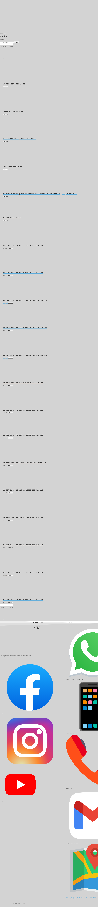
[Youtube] (20, 801)
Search (2, 39)
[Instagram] (30, 767)
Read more (5, 86)
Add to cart (10, 248)
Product (37, 628)
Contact (37, 626)
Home (1, 33)
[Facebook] (30, 713)
